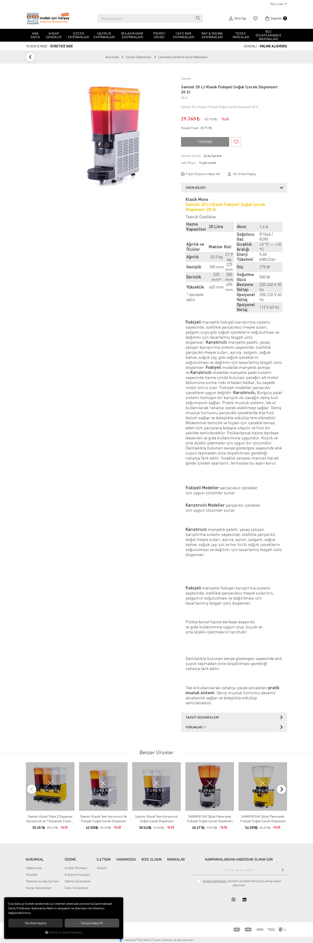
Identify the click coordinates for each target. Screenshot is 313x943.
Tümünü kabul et (92, 923)
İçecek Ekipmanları (78, 35)
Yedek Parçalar (241, 35)
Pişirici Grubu (159, 35)
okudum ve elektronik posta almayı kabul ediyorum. (242, 883)
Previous (31, 789)
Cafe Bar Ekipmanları (183, 35)
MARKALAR (176, 859)
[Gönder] (282, 870)
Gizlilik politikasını (215, 881)
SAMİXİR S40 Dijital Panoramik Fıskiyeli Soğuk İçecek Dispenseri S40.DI (210, 818)
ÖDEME (70, 859)
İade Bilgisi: (189, 163)
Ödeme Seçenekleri (78, 881)
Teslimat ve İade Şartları (42, 881)
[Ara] (197, 18)
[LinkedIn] (244, 899)
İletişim (102, 868)
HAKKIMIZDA (126, 859)
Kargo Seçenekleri (39, 888)
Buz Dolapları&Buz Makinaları (268, 35)
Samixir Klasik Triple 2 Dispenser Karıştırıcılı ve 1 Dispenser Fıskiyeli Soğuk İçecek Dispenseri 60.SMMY (50, 818)
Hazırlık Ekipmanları (104, 35)
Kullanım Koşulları (77, 874)
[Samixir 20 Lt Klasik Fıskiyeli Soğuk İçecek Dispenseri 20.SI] (115, 134)
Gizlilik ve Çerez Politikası (65, 932)
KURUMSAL (35, 859)
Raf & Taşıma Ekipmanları (212, 35)
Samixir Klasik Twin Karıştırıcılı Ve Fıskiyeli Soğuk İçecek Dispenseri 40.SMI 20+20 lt (103, 818)
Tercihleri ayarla (35, 923)
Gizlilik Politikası (76, 868)
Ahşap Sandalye (54, 35)
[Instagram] (233, 899)
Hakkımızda (34, 868)
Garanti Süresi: (191, 156)
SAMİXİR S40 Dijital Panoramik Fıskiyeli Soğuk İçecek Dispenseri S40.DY (263, 818)
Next (281, 789)
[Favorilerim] (255, 18)
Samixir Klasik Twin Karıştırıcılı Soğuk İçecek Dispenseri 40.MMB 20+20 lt (156, 818)
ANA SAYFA (35, 35)
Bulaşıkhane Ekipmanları (132, 35)
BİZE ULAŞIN (152, 859)
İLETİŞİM (104, 859)
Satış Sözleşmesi (76, 888)
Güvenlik (31, 874)
